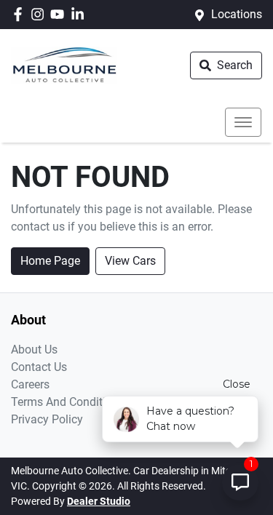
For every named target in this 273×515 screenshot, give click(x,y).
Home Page (50, 261)
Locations (236, 14)
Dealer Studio (98, 501)
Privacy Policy (47, 419)
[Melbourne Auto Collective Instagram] (40, 14)
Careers (30, 384)
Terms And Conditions (67, 402)
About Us (34, 349)
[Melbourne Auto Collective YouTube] (60, 14)
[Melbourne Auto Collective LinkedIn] (80, 14)
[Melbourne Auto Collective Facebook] (21, 14)
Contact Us (39, 367)
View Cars (130, 261)
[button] (243, 122)
